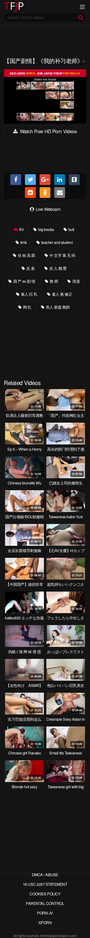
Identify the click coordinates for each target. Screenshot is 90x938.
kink (23, 242)
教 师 (53, 281)
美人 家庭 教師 (57, 307)
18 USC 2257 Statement (45, 884)
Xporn (45, 922)
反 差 (30, 268)
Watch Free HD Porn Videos (47, 131)
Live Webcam (47, 209)
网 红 (26, 307)
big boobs (45, 229)
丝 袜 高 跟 (26, 255)
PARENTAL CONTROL (45, 903)
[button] (7, 7)
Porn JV (45, 913)
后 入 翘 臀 (57, 268)
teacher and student (56, 242)
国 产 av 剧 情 (23, 281)
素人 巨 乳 (28, 294)
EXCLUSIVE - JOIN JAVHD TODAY (45, 73)
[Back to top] (81, 927)
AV (21, 229)
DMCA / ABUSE (45, 874)
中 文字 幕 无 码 (62, 255)
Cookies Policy (45, 894)
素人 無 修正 (61, 294)
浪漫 (76, 281)
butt (70, 229)
